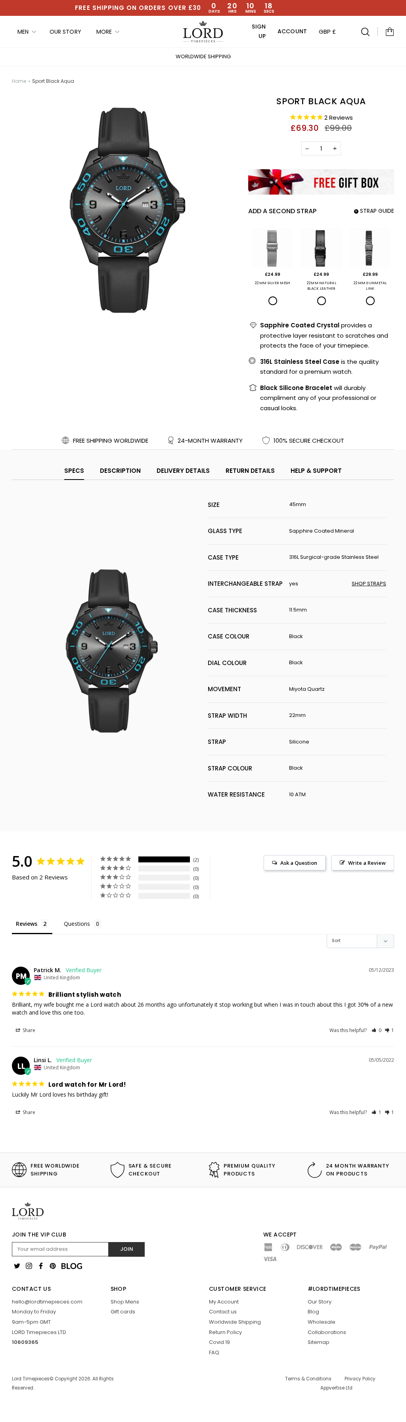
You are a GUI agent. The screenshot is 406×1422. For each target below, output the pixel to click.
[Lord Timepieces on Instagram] (29, 1266)
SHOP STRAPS (369, 583)
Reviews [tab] (26, 923)
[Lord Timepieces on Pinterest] (53, 1266)
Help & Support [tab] (316, 470)
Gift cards (123, 1311)
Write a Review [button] (367, 862)
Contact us (223, 1311)
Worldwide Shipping (203, 56)
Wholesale (321, 1322)
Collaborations (327, 1332)
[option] (203, 56)
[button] (376, 1030)
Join (126, 1249)
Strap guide (374, 211)
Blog (313, 1311)
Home (19, 81)
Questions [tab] (77, 923)
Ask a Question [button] (298, 862)
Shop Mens (125, 1301)
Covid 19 (219, 1342)
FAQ (214, 1352)
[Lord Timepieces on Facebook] (41, 1266)
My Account (224, 1301)
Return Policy (225, 1332)
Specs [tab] (74, 470)
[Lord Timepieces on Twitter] (17, 1266)
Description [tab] (120, 470)
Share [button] (28, 1030)
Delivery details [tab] (183, 470)
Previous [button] (18, 56)
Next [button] (387, 56)
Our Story (319, 1301)
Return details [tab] (250, 470)
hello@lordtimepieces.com (47, 1301)
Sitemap (318, 1342)
